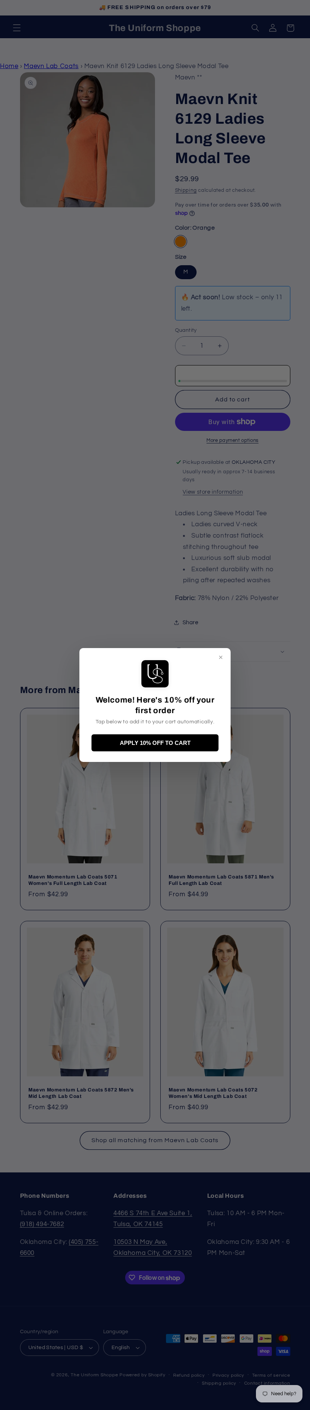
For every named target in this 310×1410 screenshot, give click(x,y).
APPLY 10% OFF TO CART (155, 743)
